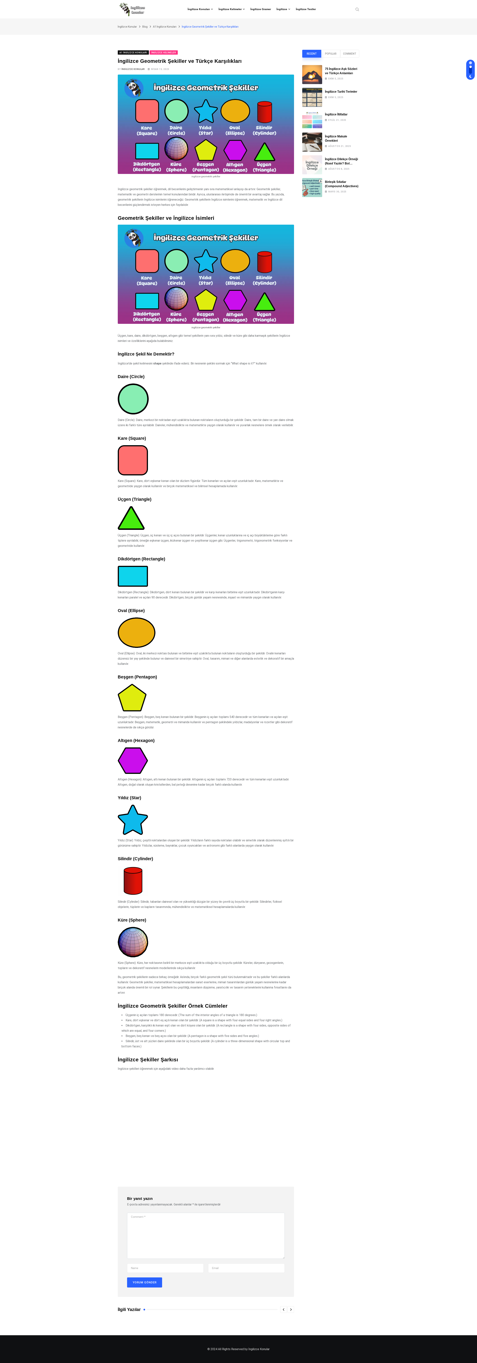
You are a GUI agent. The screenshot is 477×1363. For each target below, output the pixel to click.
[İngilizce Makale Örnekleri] (312, 142)
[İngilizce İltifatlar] (312, 120)
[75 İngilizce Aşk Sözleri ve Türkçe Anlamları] (312, 74)
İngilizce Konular (133, 69)
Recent (312, 53)
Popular (331, 53)
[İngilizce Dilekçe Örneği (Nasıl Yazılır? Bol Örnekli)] (312, 164)
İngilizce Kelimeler (230, 9)
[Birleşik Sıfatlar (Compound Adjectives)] (312, 187)
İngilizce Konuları (199, 9)
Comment (349, 53)
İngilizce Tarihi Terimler (341, 91)
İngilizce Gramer (260, 9)
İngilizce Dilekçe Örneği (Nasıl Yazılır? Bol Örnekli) (341, 163)
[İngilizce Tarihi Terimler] (312, 97)
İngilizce (282, 9)
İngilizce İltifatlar (336, 114)
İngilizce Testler (306, 9)
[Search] (357, 9)
